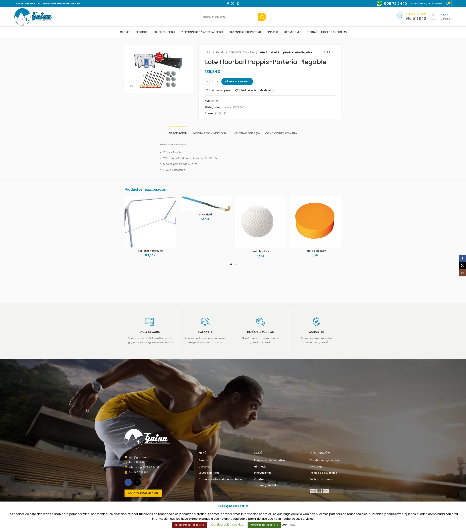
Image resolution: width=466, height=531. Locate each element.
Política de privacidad (323, 473)
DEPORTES (235, 52)
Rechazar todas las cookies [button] (189, 524)
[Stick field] (205, 203)
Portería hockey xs (150, 251)
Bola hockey (260, 251)
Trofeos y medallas (266, 485)
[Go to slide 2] (235, 264)
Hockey (250, 52)
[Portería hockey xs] (150, 221)
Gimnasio (260, 466)
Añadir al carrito (237, 81)
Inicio (208, 52)
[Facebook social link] (228, 3)
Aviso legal (316, 466)
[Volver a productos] (328, 52)
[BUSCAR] (262, 17)
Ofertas (259, 479)
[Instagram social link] (146, 482)
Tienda (220, 52)
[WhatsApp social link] (237, 3)
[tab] (178, 131)
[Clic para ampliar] (131, 85)
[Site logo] (33, 16)
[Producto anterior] (324, 52)
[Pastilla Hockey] (315, 221)
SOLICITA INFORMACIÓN (143, 493)
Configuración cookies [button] (227, 524)
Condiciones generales (324, 460)
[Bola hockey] (260, 222)
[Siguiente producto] (333, 52)
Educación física (209, 473)
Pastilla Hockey (316, 251)
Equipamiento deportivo (269, 460)
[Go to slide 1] (231, 264)
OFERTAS (238, 107)
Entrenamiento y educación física (220, 479)
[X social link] (232, 3)
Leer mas (288, 524)
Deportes (204, 466)
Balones (203, 460)
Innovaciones (262, 473)
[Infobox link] (150, 330)
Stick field (205, 214)
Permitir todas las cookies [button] (264, 524)
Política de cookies (321, 479)
